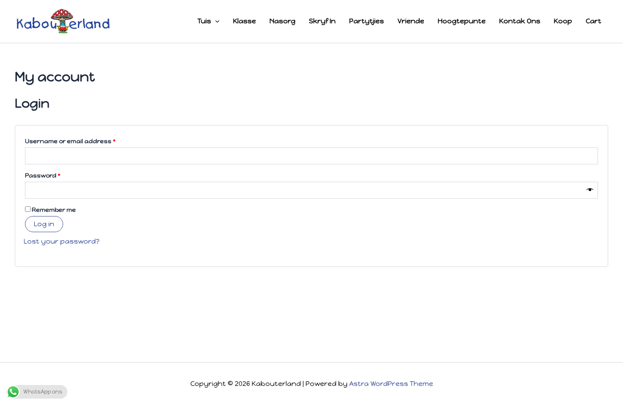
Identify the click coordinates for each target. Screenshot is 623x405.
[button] (215, 21)
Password (57, 175)
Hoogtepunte (462, 21)
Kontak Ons (519, 21)
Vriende (411, 21)
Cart (593, 21)
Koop (563, 21)
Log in (44, 224)
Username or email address (84, 141)
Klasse (244, 21)
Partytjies (366, 21)
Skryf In (322, 21)
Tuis (204, 21)
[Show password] (590, 190)
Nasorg (282, 21)
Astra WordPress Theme (391, 384)
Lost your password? (62, 241)
